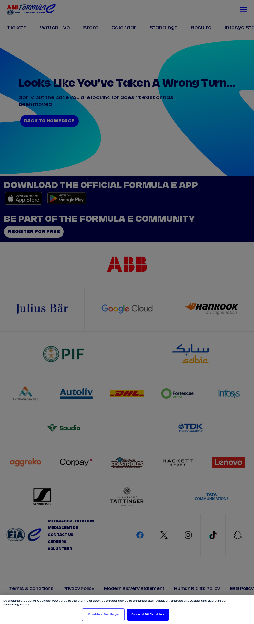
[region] (127, 609)
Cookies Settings (103, 614)
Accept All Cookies (147, 614)
